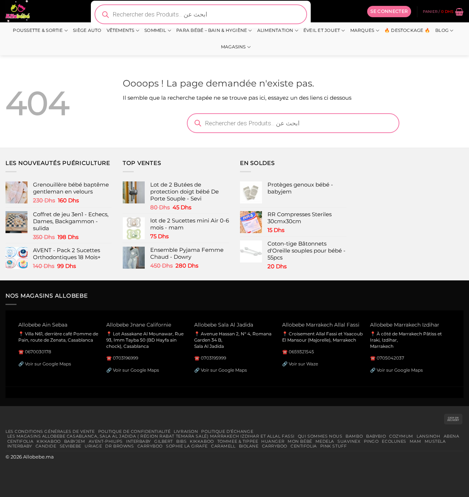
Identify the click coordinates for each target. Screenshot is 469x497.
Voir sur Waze (303, 364)
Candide (46, 446)
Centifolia (20, 441)
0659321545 (301, 351)
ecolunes (394, 441)
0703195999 (213, 358)
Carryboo (150, 446)
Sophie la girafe (187, 446)
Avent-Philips (106, 441)
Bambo (354, 436)
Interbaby (138, 441)
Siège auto (87, 30)
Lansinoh (428, 436)
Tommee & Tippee (237, 441)
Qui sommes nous (320, 436)
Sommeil (155, 30)
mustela (435, 441)
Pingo (371, 441)
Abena (451, 436)
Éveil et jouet (321, 30)
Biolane (249, 446)
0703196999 (125, 358)
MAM (415, 441)
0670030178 (38, 351)
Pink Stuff (333, 446)
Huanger (272, 441)
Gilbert (163, 441)
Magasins (233, 46)
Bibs (181, 441)
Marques (362, 30)
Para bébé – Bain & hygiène (211, 30)
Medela (324, 441)
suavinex (349, 441)
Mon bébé (300, 441)
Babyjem (74, 441)
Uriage (93, 446)
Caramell (223, 446)
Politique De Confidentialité (134, 431)
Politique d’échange (227, 431)
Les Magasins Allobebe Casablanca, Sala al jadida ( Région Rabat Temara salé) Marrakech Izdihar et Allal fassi (151, 436)
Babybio (376, 436)
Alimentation (275, 30)
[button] (389, 11)
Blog (441, 30)
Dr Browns (119, 446)
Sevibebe (71, 446)
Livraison (186, 431)
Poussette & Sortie (38, 30)
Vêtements (120, 30)
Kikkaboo (49, 441)
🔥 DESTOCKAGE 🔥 (407, 30)
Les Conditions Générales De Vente (50, 431)
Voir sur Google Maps (48, 364)
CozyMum (401, 436)
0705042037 (390, 358)
